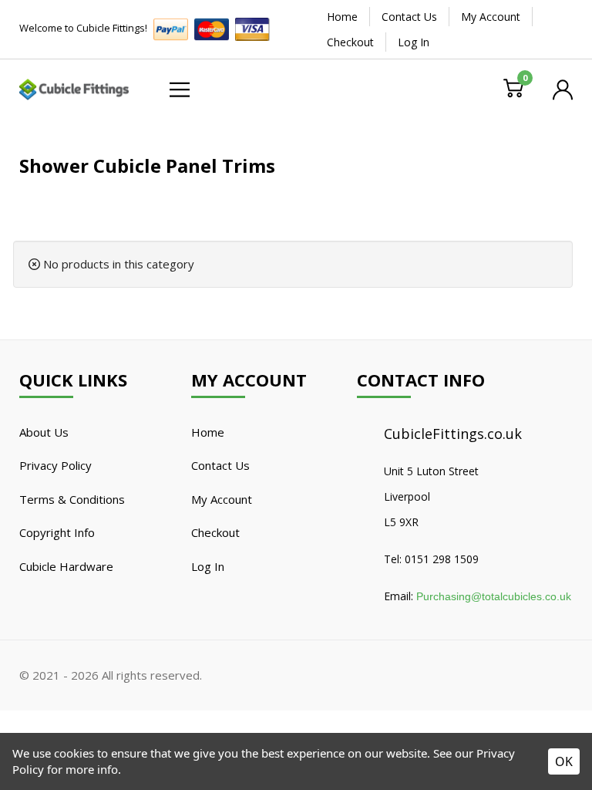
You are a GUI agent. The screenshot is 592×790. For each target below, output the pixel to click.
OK (564, 761)
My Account (490, 16)
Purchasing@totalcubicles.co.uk (493, 596)
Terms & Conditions (72, 499)
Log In (413, 42)
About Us (44, 432)
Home (342, 16)
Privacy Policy (55, 465)
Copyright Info (57, 532)
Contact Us (409, 16)
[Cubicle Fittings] (74, 88)
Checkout (350, 42)
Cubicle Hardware (66, 566)
